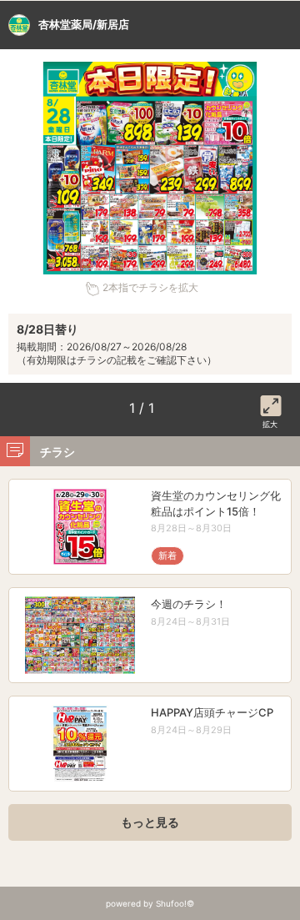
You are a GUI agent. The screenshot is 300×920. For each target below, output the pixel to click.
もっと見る (150, 822)
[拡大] (270, 403)
